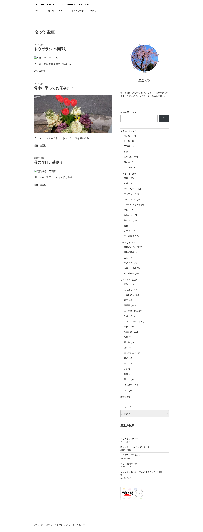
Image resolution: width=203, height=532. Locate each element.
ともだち (128, 289)
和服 (126, 151)
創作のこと (125, 131)
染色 (126, 226)
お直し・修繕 (130, 268)
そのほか (128, 167)
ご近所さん (129, 295)
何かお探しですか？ (129, 112)
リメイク (128, 263)
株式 (126, 374)
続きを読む (40, 71)
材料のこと (125, 243)
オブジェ (128, 231)
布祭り (93, 10)
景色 (126, 358)
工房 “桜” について (55, 10)
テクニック (125, 174)
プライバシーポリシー (43, 525)
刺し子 (127, 210)
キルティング (130, 199)
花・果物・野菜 (131, 311)
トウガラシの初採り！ (52, 49)
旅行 (126, 337)
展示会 (127, 162)
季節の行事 (129, 353)
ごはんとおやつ (131, 321)
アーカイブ (125, 407)
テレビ (127, 369)
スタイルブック (77, 10)
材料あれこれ (130, 247)
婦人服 (127, 135)
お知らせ (124, 391)
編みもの (128, 220)
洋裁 (126, 178)
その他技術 (129, 236)
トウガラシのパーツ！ (130, 438)
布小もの (128, 157)
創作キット (129, 215)
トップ (37, 10)
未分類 (123, 396)
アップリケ (129, 194)
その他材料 (129, 273)
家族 (126, 284)
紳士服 (127, 141)
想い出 (127, 379)
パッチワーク (130, 189)
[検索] (164, 118)
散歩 (126, 326)
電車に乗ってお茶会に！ (54, 88)
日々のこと (125, 280)
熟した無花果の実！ (129, 463)
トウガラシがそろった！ (131, 455)
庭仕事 (127, 305)
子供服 (127, 146)
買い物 (127, 342)
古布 (126, 257)
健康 (126, 347)
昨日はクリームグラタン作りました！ (138, 447)
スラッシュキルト (132, 204)
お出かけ (128, 332)
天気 (126, 363)
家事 (126, 300)
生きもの (128, 316)
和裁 (126, 183)
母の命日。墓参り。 (50, 162)
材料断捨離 (129, 252)
